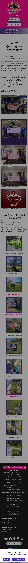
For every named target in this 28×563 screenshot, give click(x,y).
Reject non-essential (18, 559)
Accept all (6, 559)
